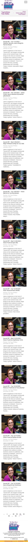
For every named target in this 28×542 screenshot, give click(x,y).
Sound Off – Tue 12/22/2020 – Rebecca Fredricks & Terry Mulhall (13, 387)
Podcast (5, 47)
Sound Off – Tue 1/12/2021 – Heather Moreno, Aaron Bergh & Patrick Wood (13, 43)
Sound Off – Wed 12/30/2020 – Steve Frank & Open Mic (12, 242)
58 (15, 516)
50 (17, 514)
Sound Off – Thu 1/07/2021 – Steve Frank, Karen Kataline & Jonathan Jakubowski (13, 94)
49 (13, 514)
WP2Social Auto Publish (9, 541)
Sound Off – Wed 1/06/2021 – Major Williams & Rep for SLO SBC (13, 142)
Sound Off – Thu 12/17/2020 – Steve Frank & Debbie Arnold (12, 436)
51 (20, 514)
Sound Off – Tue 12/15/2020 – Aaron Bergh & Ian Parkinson (12, 484)
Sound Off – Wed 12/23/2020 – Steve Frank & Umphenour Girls (13, 339)
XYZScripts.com (20, 541)
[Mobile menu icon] (25, 2)
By (12, 47)
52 (24, 514)
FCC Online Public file (17, 534)
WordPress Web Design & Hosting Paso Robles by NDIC (14, 537)
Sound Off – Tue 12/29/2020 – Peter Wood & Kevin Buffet (12, 289)
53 (9, 516)
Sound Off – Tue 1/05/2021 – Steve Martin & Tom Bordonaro (13, 192)
